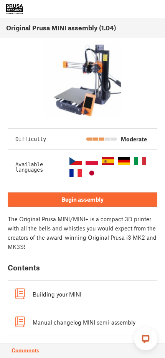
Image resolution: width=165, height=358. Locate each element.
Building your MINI (57, 294)
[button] (75, 161)
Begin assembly (82, 199)
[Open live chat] (145, 338)
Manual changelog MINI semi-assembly (84, 322)
